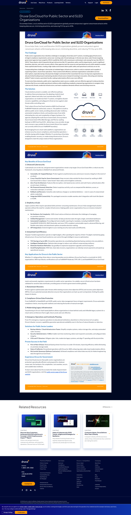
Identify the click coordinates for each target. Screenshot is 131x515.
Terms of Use (66, 502)
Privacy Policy (23, 502)
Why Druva (42, 2)
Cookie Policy (51, 502)
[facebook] (110, 10)
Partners (68, 2)
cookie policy (31, 506)
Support (90, 2)
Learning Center (59, 2)
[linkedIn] (102, 10)
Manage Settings (8, 512)
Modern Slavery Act (58, 502)
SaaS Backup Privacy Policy (33, 502)
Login (96, 2)
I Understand (21, 512)
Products (49, 2)
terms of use (38, 506)
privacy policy (23, 506)
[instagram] (26, 490)
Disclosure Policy (43, 502)
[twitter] (106, 10)
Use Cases (34, 2)
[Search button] (85, 2)
